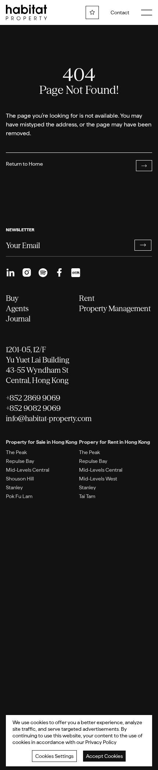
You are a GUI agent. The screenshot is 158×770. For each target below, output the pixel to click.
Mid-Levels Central (27, 470)
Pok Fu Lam (19, 496)
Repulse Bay (20, 461)
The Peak (16, 452)
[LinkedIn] (10, 273)
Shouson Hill (20, 479)
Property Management (115, 308)
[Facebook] (59, 273)
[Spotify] (43, 273)
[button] (142, 245)
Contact (120, 12)
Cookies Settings (54, 756)
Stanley (14, 487)
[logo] (26, 12)
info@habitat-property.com (48, 418)
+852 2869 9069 (33, 397)
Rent (86, 298)
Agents (17, 308)
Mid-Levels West (98, 479)
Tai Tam (87, 496)
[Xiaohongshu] (75, 273)
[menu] (146, 12)
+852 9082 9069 (33, 408)
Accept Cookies (104, 756)
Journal (18, 318)
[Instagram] (26, 273)
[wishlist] (92, 12)
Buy (12, 298)
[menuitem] (10, 273)
